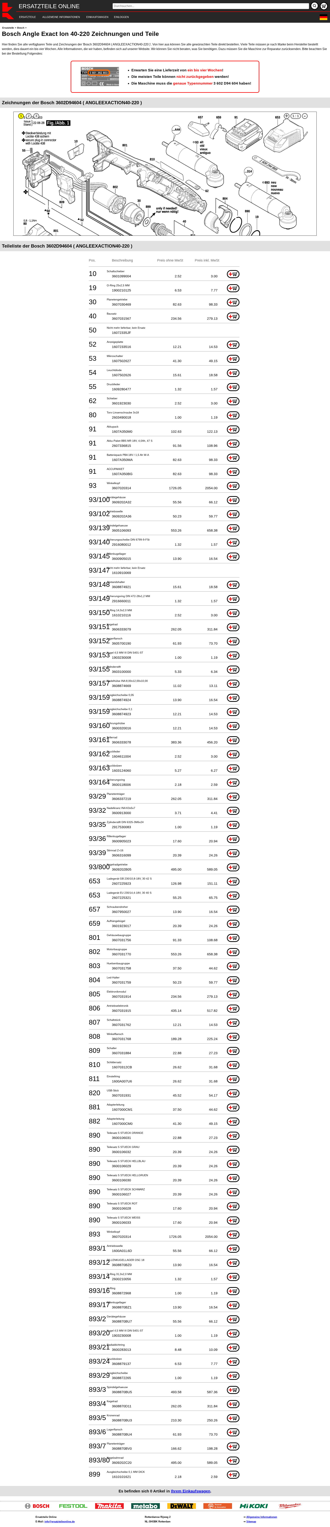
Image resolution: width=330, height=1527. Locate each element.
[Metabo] (147, 1507)
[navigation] (159, 17)
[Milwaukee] (291, 1507)
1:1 (295, 116)
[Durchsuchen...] (315, 6)
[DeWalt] (183, 1507)
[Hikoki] (255, 1507)
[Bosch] (38, 1507)
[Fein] (219, 1507)
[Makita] (111, 1507)
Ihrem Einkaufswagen (190, 1491)
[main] (165, 761)
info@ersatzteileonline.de (59, 1521)
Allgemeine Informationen (261, 1517)
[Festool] (74, 1507)
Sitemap (251, 1521)
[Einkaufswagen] (324, 6)
